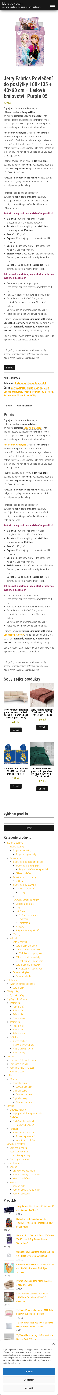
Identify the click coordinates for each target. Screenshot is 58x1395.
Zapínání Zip (30, 395)
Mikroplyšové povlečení (24, 1170)
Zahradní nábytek (21, 972)
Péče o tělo (18, 1010)
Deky (18, 907)
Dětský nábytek (20, 942)
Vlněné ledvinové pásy (23, 1045)
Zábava (13, 1079)
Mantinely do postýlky (20, 1155)
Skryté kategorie (14, 1163)
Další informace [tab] (25, 405)
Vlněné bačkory (20, 1041)
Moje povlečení (12, 3)
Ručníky (19, 880)
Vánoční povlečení (21, 1178)
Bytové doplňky (17, 846)
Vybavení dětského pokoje (22, 983)
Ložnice (10, 1105)
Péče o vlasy (19, 1018)
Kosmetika (15, 1003)
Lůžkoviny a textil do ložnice (26, 900)
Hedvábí (10, 1056)
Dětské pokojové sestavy (28, 945)
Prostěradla (24, 923)
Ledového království (14, 634)
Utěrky (19, 896)
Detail (9, 367)
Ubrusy (22, 892)
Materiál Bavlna (34, 387)
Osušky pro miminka (19, 1159)
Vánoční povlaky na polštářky (26, 1174)
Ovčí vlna (14, 1037)
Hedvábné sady (17, 1071)
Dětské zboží (13, 980)
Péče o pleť (18, 1006)
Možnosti (29, 1388)
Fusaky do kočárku (19, 1151)
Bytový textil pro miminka (28, 865)
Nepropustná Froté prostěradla (27, 1113)
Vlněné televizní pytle (23, 1048)
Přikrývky (20, 926)
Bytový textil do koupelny (24, 877)
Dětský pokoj (13, 991)
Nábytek (13, 938)
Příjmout (29, 1371)
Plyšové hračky (17, 995)
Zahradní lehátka (24, 976)
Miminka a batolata (16, 1144)
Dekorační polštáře (25, 903)
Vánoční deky (19, 1186)
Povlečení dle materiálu (24, 1121)
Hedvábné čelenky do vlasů (23, 1060)
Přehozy (16, 934)
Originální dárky (20, 1083)
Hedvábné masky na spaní (22, 1067)
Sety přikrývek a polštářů (27, 930)
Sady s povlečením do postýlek (30, 383)
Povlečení (23, 919)
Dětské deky (18, 987)
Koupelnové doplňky (22, 850)
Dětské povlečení (24, 873)
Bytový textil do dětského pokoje (28, 861)
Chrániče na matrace (29, 915)
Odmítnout (29, 1379)
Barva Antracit (18, 387)
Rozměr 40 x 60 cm (13, 395)
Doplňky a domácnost (17, 999)
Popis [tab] (9, 405)
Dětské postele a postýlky (28, 949)
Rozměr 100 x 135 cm (42, 391)
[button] (53, 1343)
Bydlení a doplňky (15, 842)
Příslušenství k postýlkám (31, 953)
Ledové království (32, 428)
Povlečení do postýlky (15, 444)
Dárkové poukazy (24, 1086)
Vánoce (13, 1167)
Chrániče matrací (18, 1109)
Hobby (10, 1075)
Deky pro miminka (18, 1147)
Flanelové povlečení (25, 1125)
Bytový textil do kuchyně (24, 884)
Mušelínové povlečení (26, 1140)
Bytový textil (15, 858)
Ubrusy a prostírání (25, 888)
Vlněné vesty (19, 1052)
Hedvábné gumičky (19, 1064)
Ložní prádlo (21, 911)
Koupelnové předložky (26, 854)
